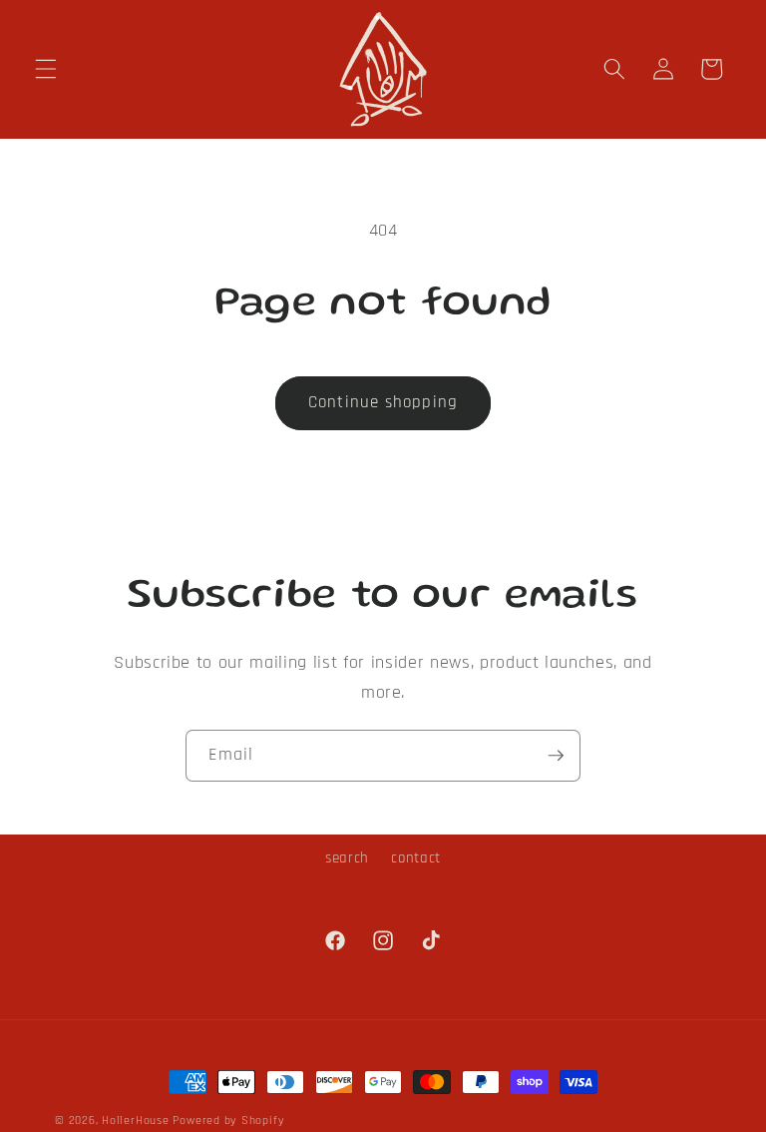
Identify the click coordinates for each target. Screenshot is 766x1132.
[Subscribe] (555, 756)
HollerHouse (135, 1120)
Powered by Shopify (228, 1120)
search (347, 858)
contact (416, 858)
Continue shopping (383, 402)
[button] (46, 69)
